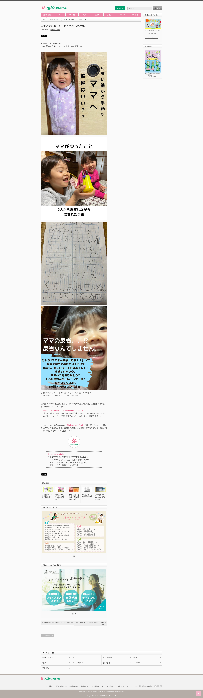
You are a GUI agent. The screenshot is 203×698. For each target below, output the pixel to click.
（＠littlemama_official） (74, 425)
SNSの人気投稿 (55, 30)
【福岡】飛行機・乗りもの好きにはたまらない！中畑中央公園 (89, 623)
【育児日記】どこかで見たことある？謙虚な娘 (47, 496)
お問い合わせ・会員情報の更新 (79, 686)
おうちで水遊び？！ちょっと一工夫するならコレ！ (60, 496)
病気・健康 (72, 15)
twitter (158, 3)
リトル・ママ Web (100, 696)
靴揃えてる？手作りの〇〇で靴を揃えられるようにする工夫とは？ (74, 496)
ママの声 (122, 15)
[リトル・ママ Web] (54, 10)
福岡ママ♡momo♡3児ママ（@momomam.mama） (63, 410)
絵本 (84, 15)
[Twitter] (155, 686)
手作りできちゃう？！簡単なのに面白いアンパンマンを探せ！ (100, 496)
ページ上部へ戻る (198, 693)
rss (155, 3)
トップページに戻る (47, 635)
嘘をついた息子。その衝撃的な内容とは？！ (87, 496)
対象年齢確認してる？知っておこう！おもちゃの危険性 (58, 622)
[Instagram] (161, 686)
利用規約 (96, 686)
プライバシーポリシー (108, 686)
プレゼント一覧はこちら (151, 38)
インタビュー (78, 663)
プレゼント (135, 15)
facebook (161, 3)
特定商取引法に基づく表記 (144, 686)
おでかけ (109, 15)
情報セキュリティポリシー (125, 686)
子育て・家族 (47, 15)
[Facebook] (158, 686)
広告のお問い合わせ (61, 686)
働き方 (97, 15)
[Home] (44, 19)
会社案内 (49, 686)
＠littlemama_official (56, 454)
